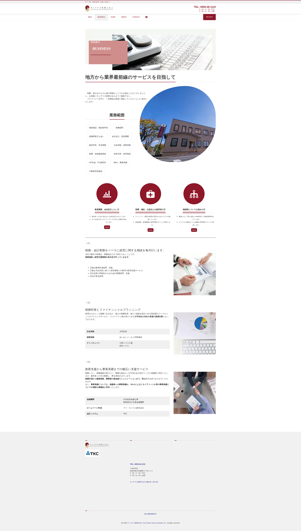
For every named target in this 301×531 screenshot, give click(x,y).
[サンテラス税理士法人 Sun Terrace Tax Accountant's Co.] (99, 8)
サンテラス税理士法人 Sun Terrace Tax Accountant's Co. (146, 523)
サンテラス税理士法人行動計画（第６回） (144, 482)
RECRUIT (209, 17)
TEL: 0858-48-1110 (205, 6)
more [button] (107, 227)
